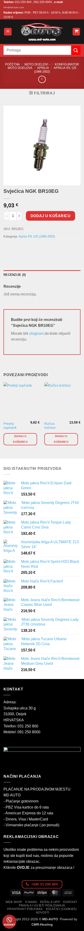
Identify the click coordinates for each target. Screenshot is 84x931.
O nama (31, 902)
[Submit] (75, 50)
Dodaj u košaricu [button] (20, 439)
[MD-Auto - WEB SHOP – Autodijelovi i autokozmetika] (42, 31)
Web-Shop (14, 902)
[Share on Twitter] (24, 247)
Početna (12, 64)
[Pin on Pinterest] (41, 247)
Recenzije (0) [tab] (15, 275)
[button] (8, 32)
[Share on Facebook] (16, 247)
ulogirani (36, 333)
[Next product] (42, 79)
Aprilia (43, 68)
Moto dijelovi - (37, 64)
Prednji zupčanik (10, 426)
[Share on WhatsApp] (8, 247)
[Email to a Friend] (33, 247)
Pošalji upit (50, 902)
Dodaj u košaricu (50, 216)
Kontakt (70, 902)
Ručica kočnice (50, 426)
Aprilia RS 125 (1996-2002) (37, 236)
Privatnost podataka (25, 909)
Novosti (42, 912)
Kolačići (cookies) (61, 909)
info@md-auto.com (14, 7)
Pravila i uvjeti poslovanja (42, 905)
